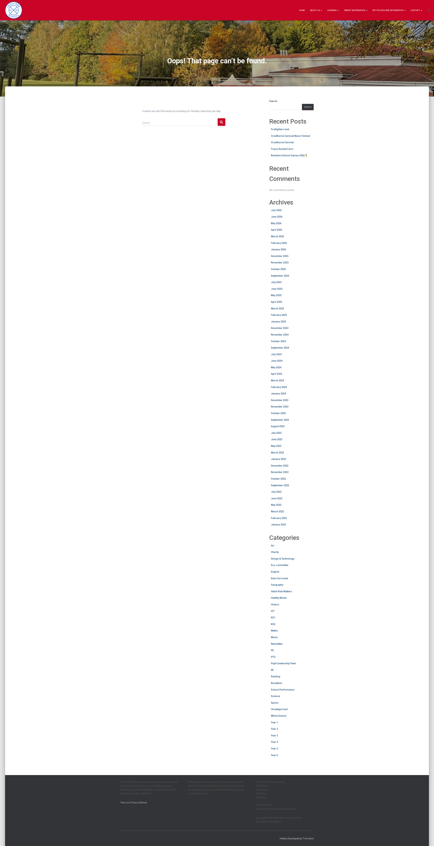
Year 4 (274, 742)
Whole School (278, 715)
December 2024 (279, 328)
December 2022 (279, 465)
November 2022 (280, 472)
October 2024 (278, 341)
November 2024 (280, 334)
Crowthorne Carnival (282, 142)
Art (272, 545)
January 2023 (278, 459)
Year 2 (274, 729)
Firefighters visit (280, 129)
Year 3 (274, 735)
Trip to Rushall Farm (282, 149)
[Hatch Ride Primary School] (14, 10)
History (275, 604)
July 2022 (276, 491)
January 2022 (278, 524)
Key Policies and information (388, 10)
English (275, 571)
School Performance (282, 689)
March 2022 (277, 511)
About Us (315, 10)
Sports (274, 702)
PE (272, 650)
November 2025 (280, 262)
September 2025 (280, 275)
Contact (415, 10)
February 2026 (279, 243)
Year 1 (274, 722)
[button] (321, 10)
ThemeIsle (308, 838)
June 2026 (276, 216)
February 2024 (279, 387)
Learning (332, 10)
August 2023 (278, 426)
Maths (274, 630)
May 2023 (276, 446)
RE (272, 670)
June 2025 (276, 288)
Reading (275, 676)
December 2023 (279, 400)
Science (275, 696)
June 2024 (276, 360)
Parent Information (355, 10)
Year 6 (274, 755)
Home (302, 10)
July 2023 (276, 433)
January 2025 (278, 321)
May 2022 (276, 505)
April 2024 (276, 374)
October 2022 (278, 478)
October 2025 (278, 269)
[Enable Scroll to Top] (427, 839)
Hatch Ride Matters (281, 591)
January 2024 (278, 393)
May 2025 (276, 295)
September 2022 (280, 485)
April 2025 (276, 302)
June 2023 (276, 439)
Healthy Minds (279, 598)
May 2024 (276, 367)
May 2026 (276, 223)
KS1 (273, 617)
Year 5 (274, 748)
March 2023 (277, 452)
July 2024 (276, 354)
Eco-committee (279, 565)
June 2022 (276, 498)
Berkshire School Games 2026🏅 (289, 155)
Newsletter (277, 644)
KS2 (273, 624)
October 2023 (278, 413)
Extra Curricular (279, 578)
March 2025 (277, 308)
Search (273, 101)
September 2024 (280, 347)
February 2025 (279, 315)
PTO (273, 657)
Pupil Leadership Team (283, 663)
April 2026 (276, 229)
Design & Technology (282, 558)
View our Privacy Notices (133, 802)
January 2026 (278, 249)
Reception (276, 683)
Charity (275, 552)
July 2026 (276, 210)
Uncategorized (279, 709)
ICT (272, 611)
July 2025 (276, 282)
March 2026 (277, 236)
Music (274, 637)
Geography (277, 584)
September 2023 (280, 420)
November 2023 (280, 406)
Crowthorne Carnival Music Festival (290, 136)
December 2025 (279, 256)
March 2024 (277, 380)
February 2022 (279, 518)
